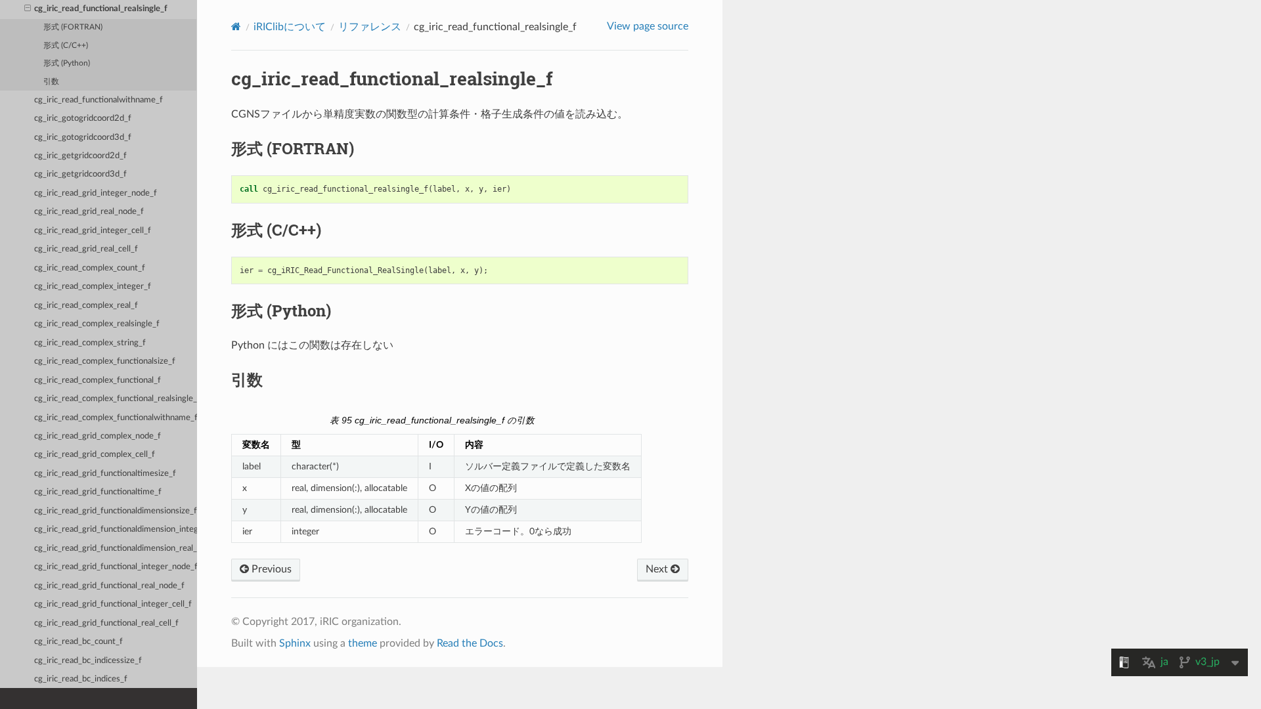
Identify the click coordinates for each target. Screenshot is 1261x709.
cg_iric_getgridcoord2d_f (80, 156)
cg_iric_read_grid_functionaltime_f (98, 492)
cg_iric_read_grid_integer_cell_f (92, 230)
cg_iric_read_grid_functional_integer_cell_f (113, 604)
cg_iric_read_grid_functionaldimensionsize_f (115, 511)
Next (658, 569)
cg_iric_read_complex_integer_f (92, 286)
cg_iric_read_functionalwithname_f (98, 100)
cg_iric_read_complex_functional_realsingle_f (115, 399)
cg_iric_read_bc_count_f (78, 641)
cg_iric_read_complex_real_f (86, 305)
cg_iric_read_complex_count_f (89, 268)
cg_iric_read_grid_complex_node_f (97, 436)
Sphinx (295, 643)
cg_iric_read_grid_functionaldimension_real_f (115, 548)
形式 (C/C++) (65, 45)
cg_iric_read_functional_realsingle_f (100, 9)
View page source (647, 26)
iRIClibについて (290, 27)
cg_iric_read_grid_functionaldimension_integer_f (115, 529)
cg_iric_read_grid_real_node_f (89, 211)
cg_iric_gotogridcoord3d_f (82, 137)
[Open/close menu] (27, 9)
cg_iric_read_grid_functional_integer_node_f (115, 567)
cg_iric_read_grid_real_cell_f (86, 249)
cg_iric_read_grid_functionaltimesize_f (105, 473)
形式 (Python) (66, 63)
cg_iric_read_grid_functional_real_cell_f (106, 623)
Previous (270, 569)
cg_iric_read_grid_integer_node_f (95, 193)
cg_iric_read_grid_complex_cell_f (94, 454)
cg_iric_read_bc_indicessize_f (88, 660)
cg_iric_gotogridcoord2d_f (82, 118)
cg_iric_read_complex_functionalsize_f (104, 361)
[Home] (236, 26)
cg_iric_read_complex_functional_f (97, 380)
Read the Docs (470, 643)
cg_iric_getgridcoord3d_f (80, 174)
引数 (51, 81)
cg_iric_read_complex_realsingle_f (97, 324)
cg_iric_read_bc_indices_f (80, 679)
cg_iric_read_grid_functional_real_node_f (109, 586)
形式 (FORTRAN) (72, 27)
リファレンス (369, 27)
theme (362, 643)
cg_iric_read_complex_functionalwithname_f (115, 418)
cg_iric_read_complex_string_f (90, 343)
